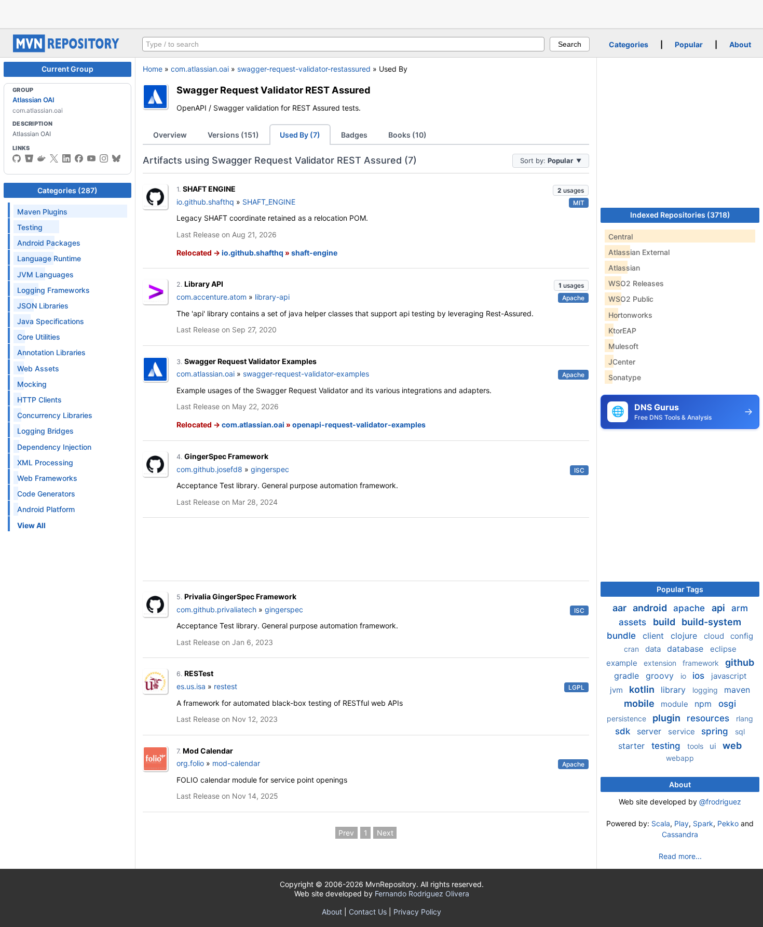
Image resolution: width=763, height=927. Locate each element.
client (654, 635)
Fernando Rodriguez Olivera (422, 893)
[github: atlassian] (16, 158)
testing (667, 746)
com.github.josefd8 (209, 469)
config (741, 636)
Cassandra (680, 834)
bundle (622, 635)
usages (570, 190)
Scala (660, 823)
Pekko (728, 823)
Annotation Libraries (51, 352)
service (682, 731)
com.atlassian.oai (200, 68)
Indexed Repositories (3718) (680, 214)
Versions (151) (233, 134)
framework (702, 663)
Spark (703, 823)
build (665, 621)
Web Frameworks (47, 478)
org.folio (190, 763)
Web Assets (38, 368)
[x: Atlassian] (54, 158)
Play (681, 823)
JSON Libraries (43, 305)
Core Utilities (38, 336)
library (674, 689)
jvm (617, 690)
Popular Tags (680, 589)
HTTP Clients (39, 399)
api (719, 607)
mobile (640, 703)
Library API (203, 283)
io (684, 675)
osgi (727, 703)
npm (704, 703)
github (739, 662)
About (740, 44)
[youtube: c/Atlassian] (91, 158)
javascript (728, 676)
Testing (30, 227)
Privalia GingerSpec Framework (240, 596)
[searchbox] (343, 44)
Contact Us (368, 911)
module (675, 704)
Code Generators (46, 493)
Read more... (680, 856)
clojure (685, 635)
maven (737, 689)
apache (690, 608)
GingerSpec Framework (226, 456)
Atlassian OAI (33, 100)
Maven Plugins (42, 211)
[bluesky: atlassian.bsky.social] (116, 158)
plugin (667, 718)
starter (632, 746)
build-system (711, 621)
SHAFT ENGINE (209, 188)
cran (632, 648)
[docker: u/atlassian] (41, 158)
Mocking (32, 384)
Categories (628, 44)
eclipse (723, 649)
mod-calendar (236, 763)
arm (739, 608)
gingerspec (270, 469)
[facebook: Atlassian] (79, 158)
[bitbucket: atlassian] (29, 158)
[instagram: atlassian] (104, 158)
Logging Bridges (45, 430)
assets (634, 622)
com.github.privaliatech (216, 609)
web (732, 745)
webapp (680, 758)
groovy (661, 675)
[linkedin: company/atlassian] (66, 158)
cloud (715, 636)
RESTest (198, 673)
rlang (744, 718)
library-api (272, 296)
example (622, 663)
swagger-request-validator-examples (306, 373)
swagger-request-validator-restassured (304, 68)
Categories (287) (67, 190)
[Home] (67, 49)
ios (699, 675)
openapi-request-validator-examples (359, 424)
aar (620, 607)
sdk (624, 731)
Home (152, 68)
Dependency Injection (54, 446)
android (651, 607)
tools (696, 746)
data (654, 649)
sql (740, 731)
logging (706, 690)
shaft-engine (314, 252)
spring (716, 731)
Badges (354, 134)
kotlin (643, 689)
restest (225, 686)
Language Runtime (49, 258)
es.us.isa (191, 686)
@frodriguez (720, 801)
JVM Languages (45, 274)
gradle (628, 675)
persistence (627, 718)
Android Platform (46, 509)
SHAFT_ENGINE (268, 201)
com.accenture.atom (211, 296)
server (650, 731)
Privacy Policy (417, 911)
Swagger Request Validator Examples (250, 361)
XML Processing (45, 462)
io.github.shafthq (205, 201)
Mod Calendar (208, 750)
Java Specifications (50, 321)
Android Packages (48, 242)
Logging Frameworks (53, 290)
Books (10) (407, 134)
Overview (170, 134)
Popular (689, 44)
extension (661, 663)
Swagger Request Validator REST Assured (273, 90)
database (686, 648)
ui (714, 746)
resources (709, 718)
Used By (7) (300, 134)
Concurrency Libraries (54, 415)
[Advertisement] (381, 13)
